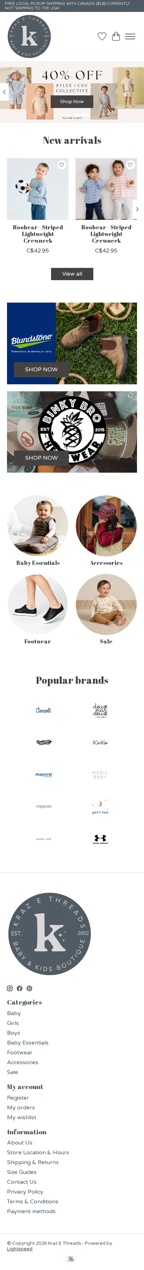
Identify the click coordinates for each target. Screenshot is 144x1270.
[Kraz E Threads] (29, 36)
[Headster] (43, 743)
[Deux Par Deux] (100, 711)
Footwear (37, 641)
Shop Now (72, 101)
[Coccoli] (43, 711)
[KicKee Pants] (100, 743)
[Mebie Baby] (100, 776)
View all (72, 273)
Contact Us (22, 1181)
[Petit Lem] (100, 808)
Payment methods (31, 1211)
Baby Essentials (37, 563)
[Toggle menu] (130, 36)
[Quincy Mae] (43, 840)
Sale (106, 641)
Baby (14, 1013)
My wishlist (21, 1117)
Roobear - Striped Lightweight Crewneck (38, 233)
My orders (21, 1107)
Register (18, 1097)
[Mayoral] (43, 776)
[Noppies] (43, 808)
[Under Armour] (100, 840)
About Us (20, 1142)
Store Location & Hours (38, 1152)
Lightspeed (20, 1249)
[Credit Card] (70, 1259)
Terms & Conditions (32, 1201)
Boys (13, 1032)
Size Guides (22, 1172)
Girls (13, 1023)
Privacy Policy (25, 1191)
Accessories (106, 563)
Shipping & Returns (33, 1162)
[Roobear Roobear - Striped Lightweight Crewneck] (38, 189)
